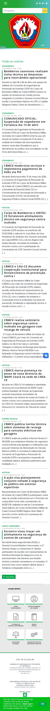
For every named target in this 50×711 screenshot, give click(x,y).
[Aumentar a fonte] (43, 3)
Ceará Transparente (16, 607)
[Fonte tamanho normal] (36, 3)
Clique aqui (27, 704)
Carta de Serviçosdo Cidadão (34, 607)
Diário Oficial (34, 625)
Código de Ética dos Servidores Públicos (34, 642)
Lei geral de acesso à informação (15, 625)
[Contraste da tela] (46, 3)
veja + (43, 45)
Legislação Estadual (16, 642)
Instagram (25, 695)
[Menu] (5, 3)
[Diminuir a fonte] (40, 3)
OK (42, 704)
